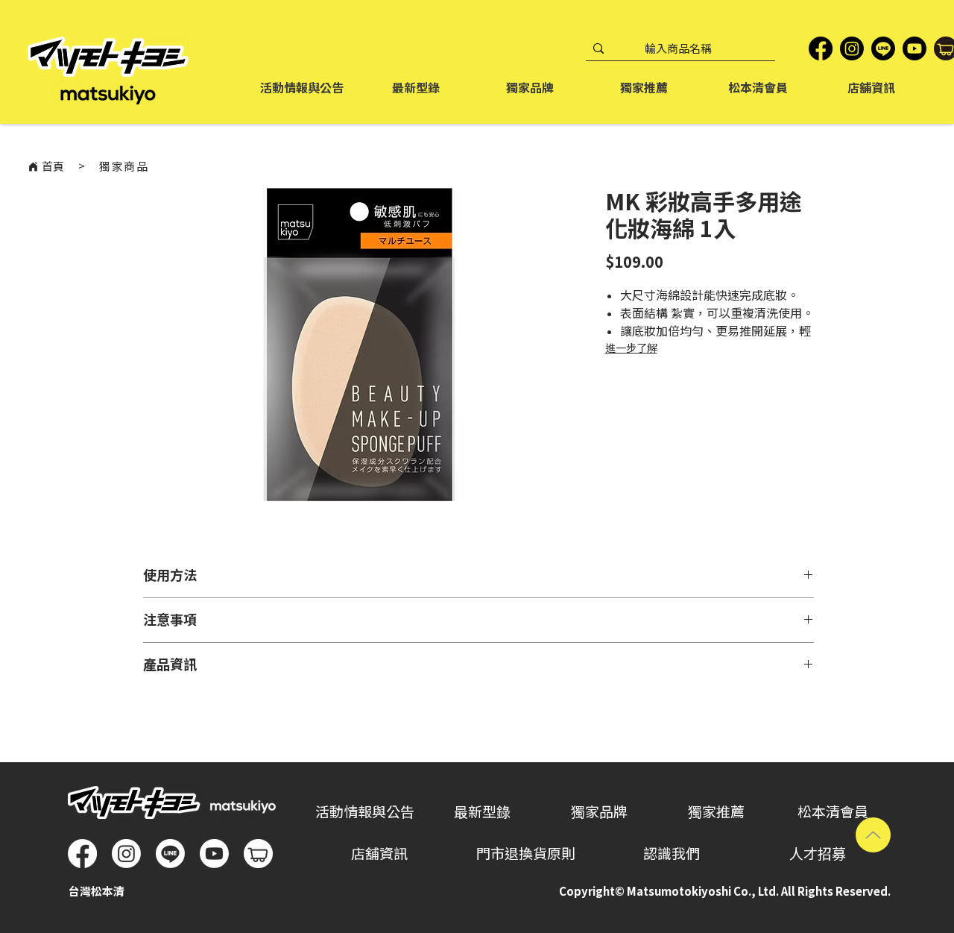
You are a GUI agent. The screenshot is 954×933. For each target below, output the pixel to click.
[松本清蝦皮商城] (258, 853)
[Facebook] (821, 48)
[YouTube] (914, 48)
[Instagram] (852, 48)
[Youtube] (214, 853)
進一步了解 (631, 348)
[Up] (873, 834)
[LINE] (883, 48)
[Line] (170, 853)
